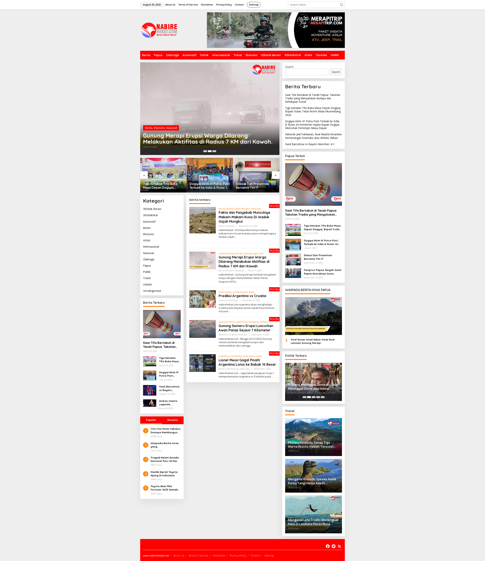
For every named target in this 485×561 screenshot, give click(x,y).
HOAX (146, 240)
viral (261, 253)
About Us (178, 555)
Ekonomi (148, 234)
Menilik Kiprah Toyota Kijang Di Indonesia (164, 473)
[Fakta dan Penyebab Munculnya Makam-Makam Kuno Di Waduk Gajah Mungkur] (236, 237)
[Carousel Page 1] (205, 151)
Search (289, 67)
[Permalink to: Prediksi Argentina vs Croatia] (224, 108)
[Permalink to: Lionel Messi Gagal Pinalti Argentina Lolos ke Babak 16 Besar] (202, 363)
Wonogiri (256, 208)
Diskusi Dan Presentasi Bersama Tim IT (252, 186)
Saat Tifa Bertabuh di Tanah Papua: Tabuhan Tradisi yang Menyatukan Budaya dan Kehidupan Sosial (161, 345)
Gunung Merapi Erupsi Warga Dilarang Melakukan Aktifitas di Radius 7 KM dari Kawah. (244, 261)
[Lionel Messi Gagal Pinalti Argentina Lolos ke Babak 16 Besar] (272, 376)
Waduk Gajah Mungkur (238, 208)
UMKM (147, 284)
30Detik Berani (152, 209)
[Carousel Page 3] (313, 397)
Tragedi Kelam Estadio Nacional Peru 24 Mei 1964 (165, 459)
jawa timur (242, 321)
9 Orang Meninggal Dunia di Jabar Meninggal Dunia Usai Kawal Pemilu (313, 387)
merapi (239, 253)
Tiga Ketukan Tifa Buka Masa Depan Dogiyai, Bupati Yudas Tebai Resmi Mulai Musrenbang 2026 (162, 186)
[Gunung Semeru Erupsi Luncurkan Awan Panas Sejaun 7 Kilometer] (251, 345)
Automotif (149, 221)
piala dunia (249, 356)
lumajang (254, 321)
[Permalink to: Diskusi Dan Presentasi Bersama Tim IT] (256, 175)
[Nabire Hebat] (159, 30)
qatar (259, 356)
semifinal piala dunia (243, 292)
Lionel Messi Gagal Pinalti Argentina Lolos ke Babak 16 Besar (247, 362)
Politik (146, 272)
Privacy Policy (238, 555)
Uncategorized (152, 291)
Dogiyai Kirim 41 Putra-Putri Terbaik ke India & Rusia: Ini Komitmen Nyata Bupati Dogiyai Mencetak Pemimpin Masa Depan (209, 186)
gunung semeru (227, 321)
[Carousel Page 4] (318, 397)
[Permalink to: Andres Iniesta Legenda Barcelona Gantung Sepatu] (149, 403)
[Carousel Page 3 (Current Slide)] (214, 151)
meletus (264, 321)
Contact (255, 555)
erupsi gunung (226, 253)
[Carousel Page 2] (210, 151)
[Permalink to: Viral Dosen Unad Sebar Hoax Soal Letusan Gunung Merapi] (313, 316)
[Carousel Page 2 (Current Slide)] (309, 397)
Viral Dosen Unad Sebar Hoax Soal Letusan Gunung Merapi (313, 341)
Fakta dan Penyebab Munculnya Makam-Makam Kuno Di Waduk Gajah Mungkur (244, 217)
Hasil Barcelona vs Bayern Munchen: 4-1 (169, 388)
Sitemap (269, 555)
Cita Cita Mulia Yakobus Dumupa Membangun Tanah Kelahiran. (166, 430)
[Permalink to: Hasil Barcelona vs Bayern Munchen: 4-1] (149, 390)
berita (222, 208)
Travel (147, 278)
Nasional (165, 134)
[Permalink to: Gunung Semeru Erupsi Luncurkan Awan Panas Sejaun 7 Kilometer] (202, 328)
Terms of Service (198, 555)
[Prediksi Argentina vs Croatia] (229, 311)
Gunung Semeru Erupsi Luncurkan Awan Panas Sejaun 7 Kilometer (246, 328)
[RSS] (339, 546)
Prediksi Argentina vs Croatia (197, 141)
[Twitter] (333, 546)
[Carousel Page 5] (323, 397)
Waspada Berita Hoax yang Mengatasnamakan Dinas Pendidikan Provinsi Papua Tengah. (165, 445)
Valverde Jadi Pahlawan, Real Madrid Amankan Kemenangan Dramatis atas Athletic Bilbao (313, 135)
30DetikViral (150, 215)
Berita (146, 228)
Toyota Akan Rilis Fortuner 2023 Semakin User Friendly (165, 488)
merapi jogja (251, 253)
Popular (151, 420)
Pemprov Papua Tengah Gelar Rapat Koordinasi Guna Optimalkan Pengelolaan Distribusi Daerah (323, 271)
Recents (172, 420)
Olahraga (177, 134)
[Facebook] (327, 546)
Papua (147, 266)
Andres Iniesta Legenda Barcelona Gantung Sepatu (169, 403)
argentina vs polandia (230, 356)
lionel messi (225, 292)
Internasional (151, 247)
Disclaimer (219, 555)
